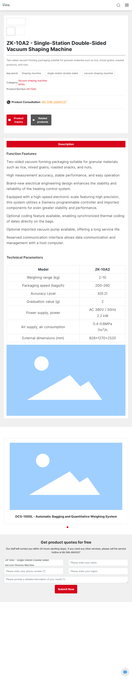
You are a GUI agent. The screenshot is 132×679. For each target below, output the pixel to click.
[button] (61, 527)
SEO (82, 657)
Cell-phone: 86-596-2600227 (20, 629)
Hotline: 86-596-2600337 (18, 619)
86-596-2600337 (54, 102)
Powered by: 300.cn (58, 657)
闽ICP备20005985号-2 (66, 661)
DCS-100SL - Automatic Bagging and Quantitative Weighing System (66, 516)
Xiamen (74, 657)
